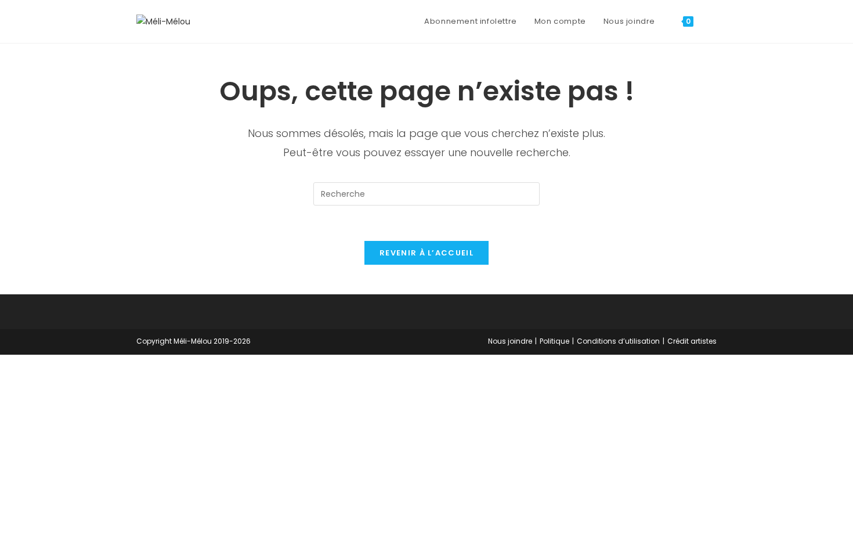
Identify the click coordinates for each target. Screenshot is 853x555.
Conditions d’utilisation (618, 341)
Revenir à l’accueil (426, 252)
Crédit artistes (692, 341)
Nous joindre (510, 341)
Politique (554, 341)
